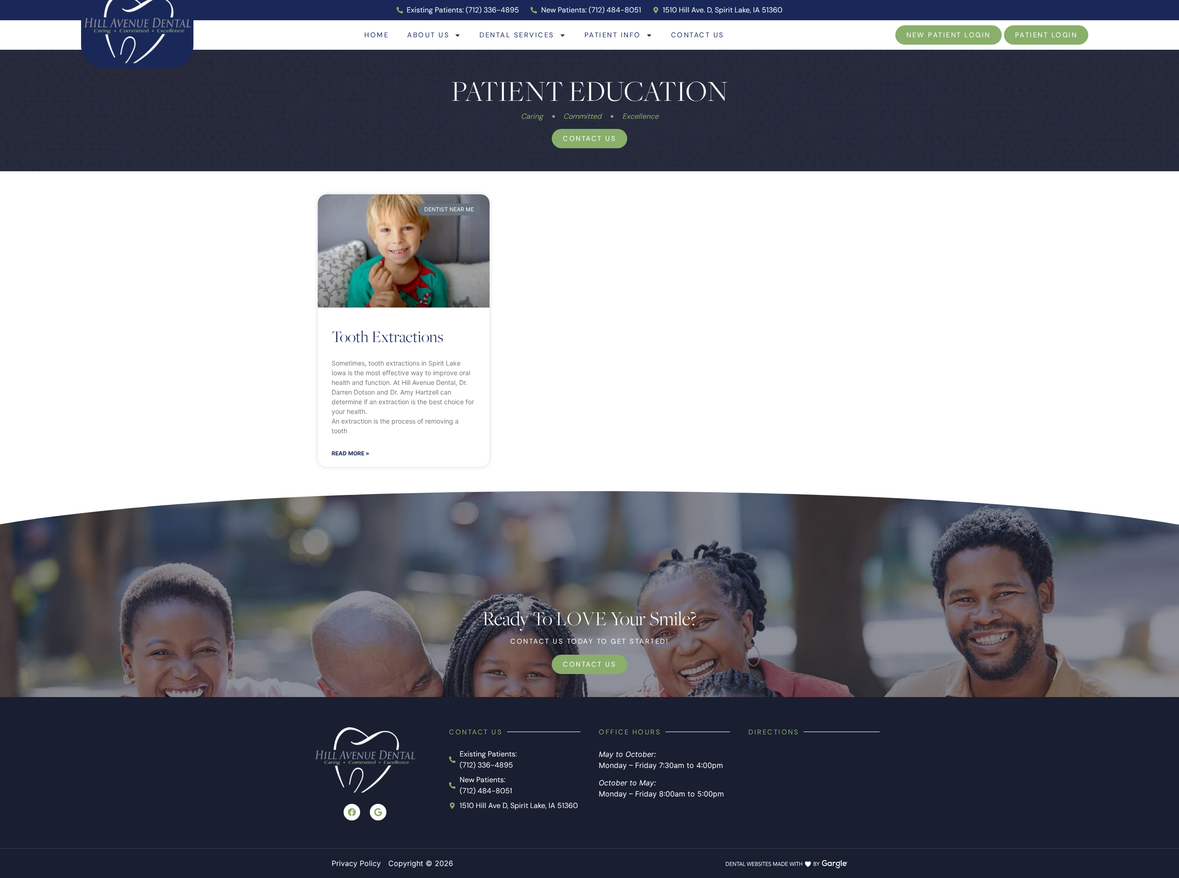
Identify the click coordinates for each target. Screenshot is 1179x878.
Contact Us (697, 34)
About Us (428, 34)
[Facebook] (352, 812)
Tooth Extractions (388, 336)
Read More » (350, 453)
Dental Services (516, 34)
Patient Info (612, 34)
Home (376, 34)
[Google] (378, 812)
